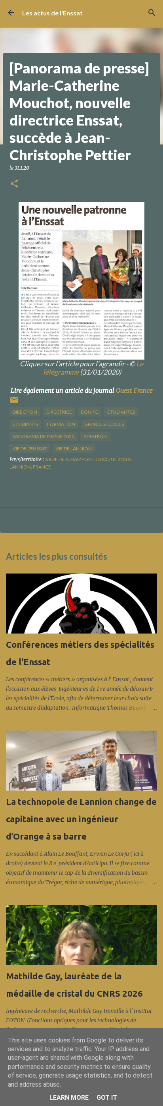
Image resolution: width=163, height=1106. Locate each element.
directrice (59, 412)
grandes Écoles (104, 424)
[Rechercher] (152, 12)
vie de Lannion (74, 449)
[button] (14, 184)
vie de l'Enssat (30, 449)
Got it (107, 1097)
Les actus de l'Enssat (52, 13)
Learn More (69, 1097)
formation (61, 424)
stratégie (95, 436)
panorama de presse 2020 (43, 436)
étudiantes (121, 412)
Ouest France (134, 390)
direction (25, 412)
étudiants (25, 424)
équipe (89, 412)
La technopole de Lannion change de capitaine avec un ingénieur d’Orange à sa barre (81, 819)
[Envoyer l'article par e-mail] (14, 403)
